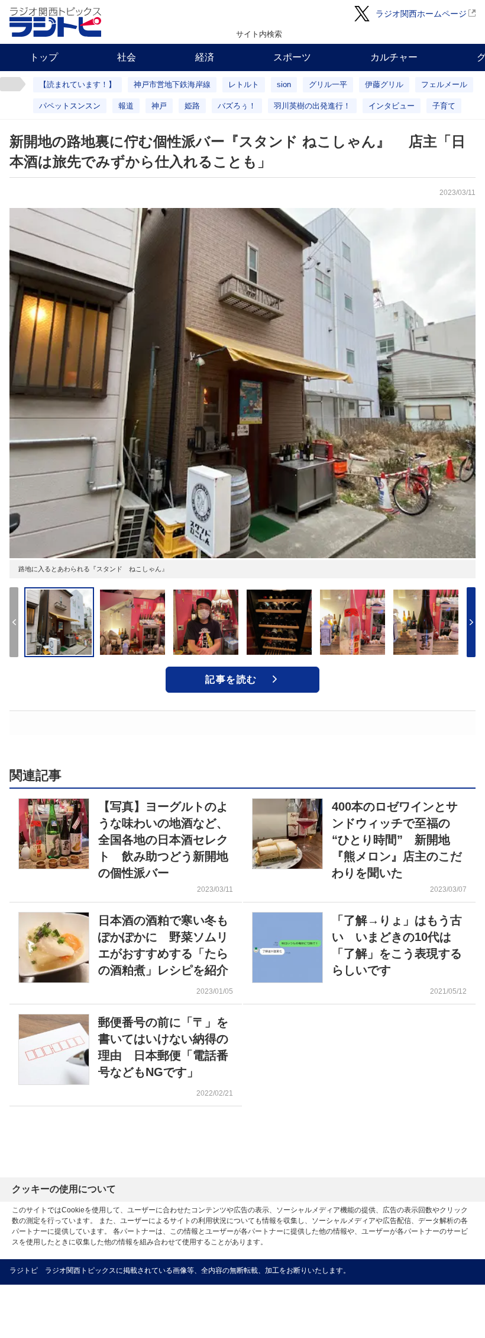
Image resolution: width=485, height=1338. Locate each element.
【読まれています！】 (77, 84)
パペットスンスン (70, 105)
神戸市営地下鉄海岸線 (172, 84)
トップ (44, 57)
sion (284, 84)
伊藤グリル (384, 84)
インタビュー (391, 105)
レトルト (243, 84)
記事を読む (231, 679)
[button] (471, 622)
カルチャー (394, 57)
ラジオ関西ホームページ (421, 13)
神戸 (159, 105)
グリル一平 (328, 84)
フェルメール (444, 84)
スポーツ (292, 57)
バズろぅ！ (237, 105)
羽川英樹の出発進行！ (312, 105)
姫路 (192, 105)
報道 (126, 105)
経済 (204, 57)
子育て (443, 105)
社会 (126, 57)
